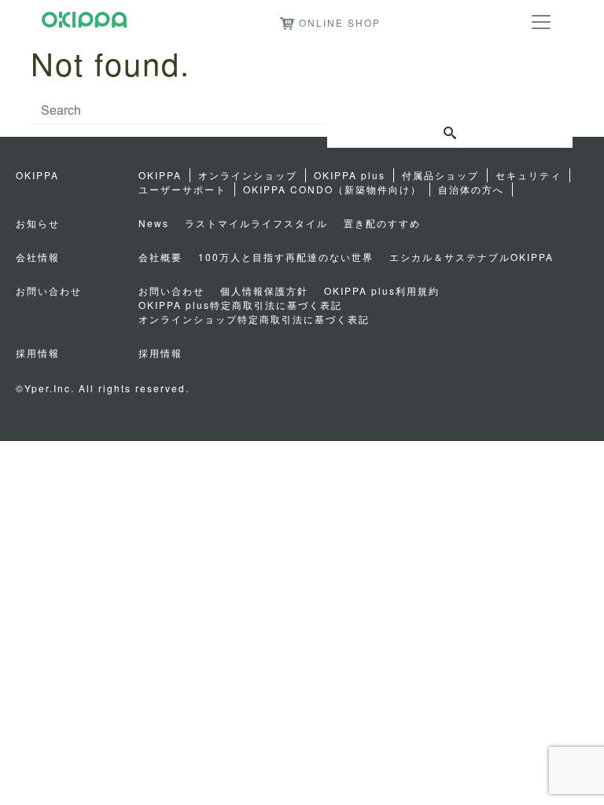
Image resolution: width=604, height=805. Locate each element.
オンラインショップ (247, 175)
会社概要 (160, 256)
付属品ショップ (440, 175)
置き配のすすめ (382, 223)
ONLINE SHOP (340, 22)
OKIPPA (160, 175)
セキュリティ (528, 175)
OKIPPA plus (349, 175)
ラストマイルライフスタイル (256, 223)
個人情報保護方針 (264, 290)
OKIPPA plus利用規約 (382, 290)
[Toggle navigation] (541, 22)
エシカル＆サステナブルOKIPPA (471, 256)
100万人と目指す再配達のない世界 (286, 256)
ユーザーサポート (182, 189)
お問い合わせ (171, 290)
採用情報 (160, 352)
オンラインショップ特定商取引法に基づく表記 (254, 318)
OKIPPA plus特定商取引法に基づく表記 (240, 304)
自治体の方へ (471, 189)
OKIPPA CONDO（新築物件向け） (332, 189)
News (153, 223)
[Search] (450, 133)
